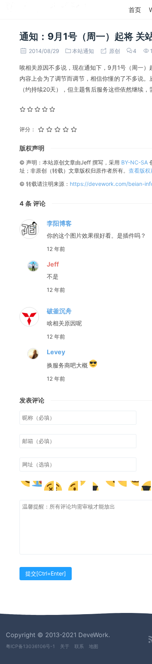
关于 (64, 646)
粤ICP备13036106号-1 (30, 646)
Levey (56, 352)
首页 (135, 10)
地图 (93, 646)
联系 (79, 646)
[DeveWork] (46, 9)
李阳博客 (59, 223)
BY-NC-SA (135, 162)
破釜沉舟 (59, 311)
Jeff (53, 264)
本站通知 (83, 51)
